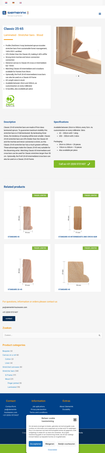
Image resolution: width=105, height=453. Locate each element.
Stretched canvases (11, 367)
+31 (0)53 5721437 (11, 415)
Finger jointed (13, 383)
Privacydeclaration (38, 409)
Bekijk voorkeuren (66, 444)
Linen (7, 363)
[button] (75, 419)
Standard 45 (13, 237)
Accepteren (35, 444)
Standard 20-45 (15, 289)
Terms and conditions (38, 412)
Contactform (11, 406)
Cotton (8, 359)
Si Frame (8, 375)
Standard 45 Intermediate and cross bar (77, 237)
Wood (7, 379)
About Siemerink (66, 406)
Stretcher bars (8, 371)
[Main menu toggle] (100, 13)
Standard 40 (64, 289)
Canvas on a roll (9, 355)
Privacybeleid (52, 449)
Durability (66, 409)
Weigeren (49, 444)
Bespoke (6, 351)
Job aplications (38, 406)
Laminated (12, 387)
